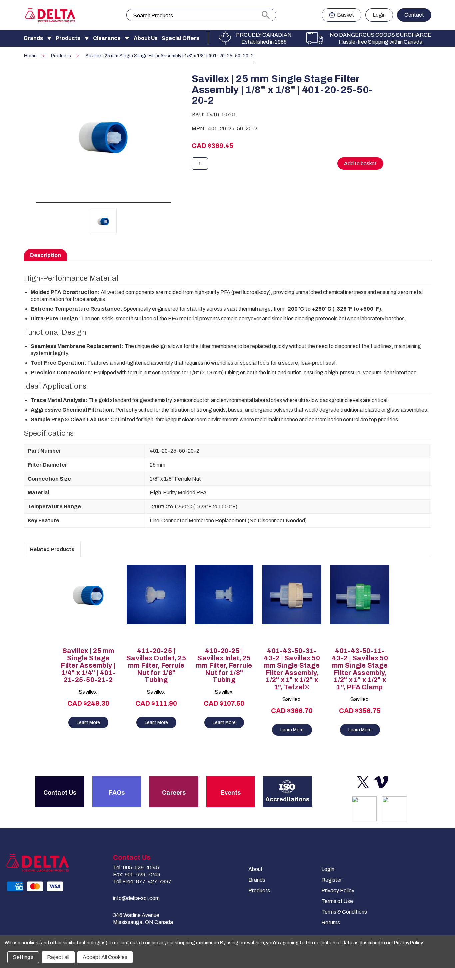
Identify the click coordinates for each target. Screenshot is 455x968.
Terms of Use (337, 901)
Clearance (107, 38)
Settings (23, 957)
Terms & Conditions (344, 912)
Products (68, 38)
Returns (330, 922)
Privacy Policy (337, 890)
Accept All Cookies (105, 957)
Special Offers (180, 38)
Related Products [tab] (52, 549)
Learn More (88, 722)
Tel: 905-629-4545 (136, 867)
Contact (414, 15)
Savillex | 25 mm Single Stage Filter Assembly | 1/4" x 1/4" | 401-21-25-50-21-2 (88, 665)
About (255, 869)
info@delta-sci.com (136, 898)
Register (331, 880)
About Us (146, 38)
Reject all (58, 957)
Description (45, 255)
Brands (33, 38)
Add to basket (88, 609)
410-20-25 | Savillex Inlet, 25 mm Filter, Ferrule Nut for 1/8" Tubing (224, 665)
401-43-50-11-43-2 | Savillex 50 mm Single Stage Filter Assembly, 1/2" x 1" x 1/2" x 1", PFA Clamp (360, 669)
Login (379, 15)
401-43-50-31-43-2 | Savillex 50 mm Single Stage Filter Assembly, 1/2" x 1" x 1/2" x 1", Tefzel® (292, 669)
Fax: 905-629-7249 (136, 874)
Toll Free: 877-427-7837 (142, 881)
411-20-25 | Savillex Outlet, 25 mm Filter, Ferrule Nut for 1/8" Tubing (156, 665)
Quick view (85, 598)
